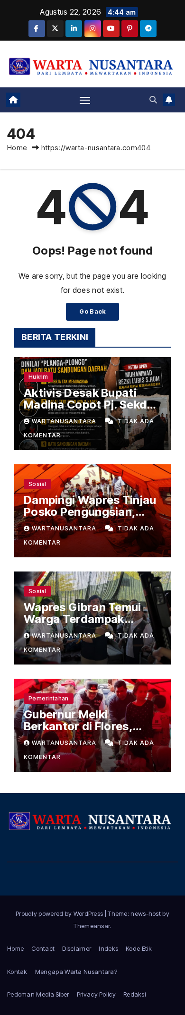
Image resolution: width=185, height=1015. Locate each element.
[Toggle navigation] (84, 99)
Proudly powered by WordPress (60, 913)
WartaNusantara (65, 421)
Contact (43, 948)
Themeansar (92, 926)
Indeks (108, 948)
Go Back (92, 311)
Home (17, 147)
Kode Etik (139, 948)
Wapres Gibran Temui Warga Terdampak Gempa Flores (82, 619)
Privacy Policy (96, 994)
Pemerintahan (48, 698)
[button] (153, 99)
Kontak (17, 971)
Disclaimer (76, 948)
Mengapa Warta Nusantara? (76, 971)
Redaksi (134, 994)
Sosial (37, 483)
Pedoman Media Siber (38, 994)
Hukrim (38, 376)
